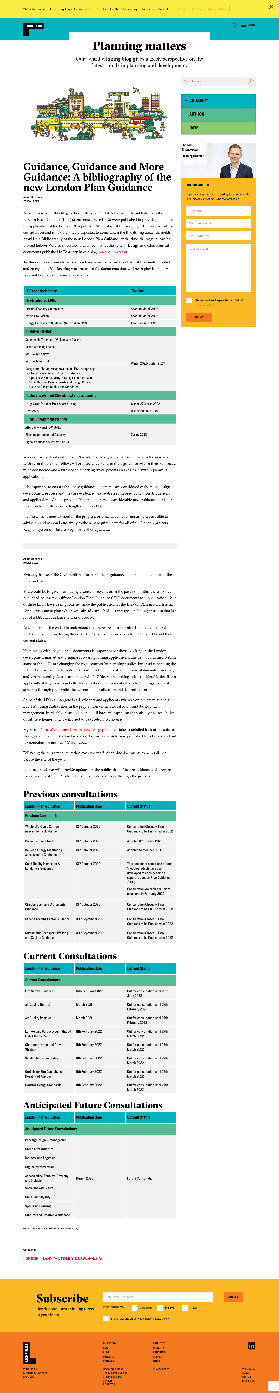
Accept (182, 9)
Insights (170, 1307)
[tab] (218, 100)
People (157, 1357)
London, (31, 1258)
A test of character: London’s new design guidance (78, 729)
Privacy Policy (217, 9)
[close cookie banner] (271, 7)
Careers (108, 1357)
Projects (159, 1343)
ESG (105, 1348)
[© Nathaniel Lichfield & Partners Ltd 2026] (33, 29)
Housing (96, 1258)
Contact (108, 1361)
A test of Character (113, 252)
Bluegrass (248, 1380)
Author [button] (196, 114)
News (194, 1307)
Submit (199, 317)
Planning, (50, 1258)
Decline (197, 9)
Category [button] (198, 100)
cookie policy (92, 9)
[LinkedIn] (251, 1345)
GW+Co (246, 1376)
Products (159, 1352)
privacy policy (204, 305)
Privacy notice (161, 1369)
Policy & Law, (74, 1258)
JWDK (246, 1373)
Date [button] (193, 127)
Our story (109, 1343)
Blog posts (146, 1307)
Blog (106, 1352)
